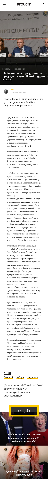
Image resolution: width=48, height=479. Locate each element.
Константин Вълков (18, 92)
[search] (43, 4)
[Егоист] (24, 4)
